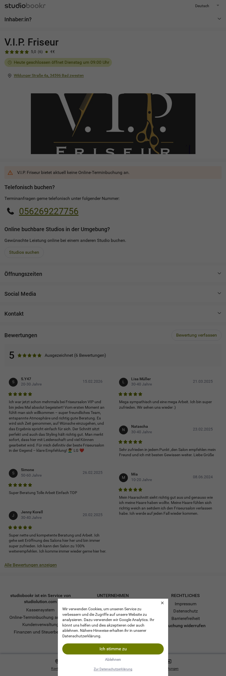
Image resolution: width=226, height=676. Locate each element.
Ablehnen (113, 659)
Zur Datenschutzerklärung (113, 669)
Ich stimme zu (113, 648)
